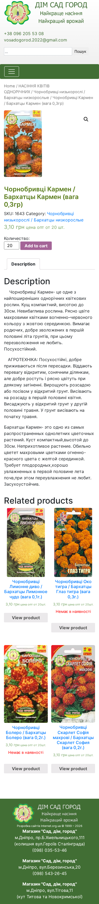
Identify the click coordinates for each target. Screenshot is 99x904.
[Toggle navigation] (11, 71)
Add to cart (36, 245)
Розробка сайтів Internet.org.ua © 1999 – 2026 (49, 826)
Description (23, 264)
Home (9, 86)
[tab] (23, 263)
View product (26, 617)
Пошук (80, 51)
